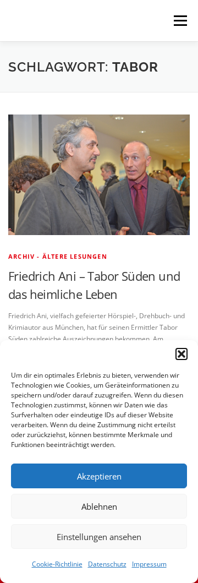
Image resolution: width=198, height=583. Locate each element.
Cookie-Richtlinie (57, 564)
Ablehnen (99, 506)
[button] (181, 353)
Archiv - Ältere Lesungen (57, 256)
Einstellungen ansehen (99, 536)
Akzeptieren (99, 476)
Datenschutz (107, 564)
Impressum (149, 564)
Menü (179, 20)
